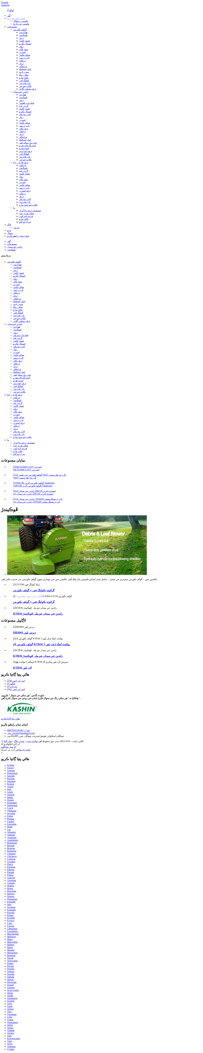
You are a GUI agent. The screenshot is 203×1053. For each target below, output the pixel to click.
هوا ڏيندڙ (23, 32)
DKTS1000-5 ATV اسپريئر (26, 469)
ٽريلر (21, 63)
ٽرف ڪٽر (23, 128)
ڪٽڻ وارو (23, 77)
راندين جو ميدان (21, 92)
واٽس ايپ (25, 749)
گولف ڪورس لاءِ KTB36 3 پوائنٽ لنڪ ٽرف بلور (41, 644)
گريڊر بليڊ (23, 106)
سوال (10, 233)
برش (21, 38)
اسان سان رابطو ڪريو (18, 236)
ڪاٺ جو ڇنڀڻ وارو (28, 205)
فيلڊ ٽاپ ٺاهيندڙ (26, 103)
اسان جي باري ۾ (16, 18)
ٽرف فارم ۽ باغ (20, 162)
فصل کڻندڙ (24, 41)
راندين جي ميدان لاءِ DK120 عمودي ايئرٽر (33, 494)
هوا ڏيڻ (22, 94)
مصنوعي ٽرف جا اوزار (30, 210)
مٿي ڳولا (8, 741)
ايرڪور (22, 165)
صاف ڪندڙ (24, 55)
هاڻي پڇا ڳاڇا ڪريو (10, 718)
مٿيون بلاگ (19, 741)
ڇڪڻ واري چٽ (26, 213)
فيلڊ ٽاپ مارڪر (20, 335)
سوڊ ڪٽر (23, 49)
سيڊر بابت (24, 72)
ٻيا (14, 207)
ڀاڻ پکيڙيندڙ (24, 83)
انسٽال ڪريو (25, 43)
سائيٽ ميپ (32, 741)
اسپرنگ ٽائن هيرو (27, 145)
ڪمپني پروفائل (20, 21)
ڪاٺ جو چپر (25, 86)
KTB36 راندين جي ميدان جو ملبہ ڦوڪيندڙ (38, 613)
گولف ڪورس (20, 29)
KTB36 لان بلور (22, 667)
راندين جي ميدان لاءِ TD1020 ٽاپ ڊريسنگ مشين (36, 502)
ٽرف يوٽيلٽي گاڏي (27, 89)
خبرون (16, 227)
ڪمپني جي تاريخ (21, 24)
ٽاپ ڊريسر (24, 58)
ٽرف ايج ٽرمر (25, 151)
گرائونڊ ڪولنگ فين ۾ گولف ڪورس (34, 590)
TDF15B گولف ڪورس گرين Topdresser (32, 486)
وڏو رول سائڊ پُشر (28, 142)
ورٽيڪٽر (23, 66)
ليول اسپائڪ (25, 69)
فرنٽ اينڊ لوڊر (26, 216)
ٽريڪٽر (22, 60)
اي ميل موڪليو (8, 747)
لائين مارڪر (25, 114)
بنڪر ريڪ (24, 75)
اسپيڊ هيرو (24, 148)
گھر (9, 15)
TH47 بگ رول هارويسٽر (24, 477)
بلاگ (9, 224)
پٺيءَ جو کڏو (25, 222)
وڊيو (9, 230)
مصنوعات (12, 26)
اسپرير (22, 52)
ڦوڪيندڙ (23, 35)
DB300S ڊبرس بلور (24, 632)
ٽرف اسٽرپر (25, 190)
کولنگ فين (24, 80)
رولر (21, 46)
